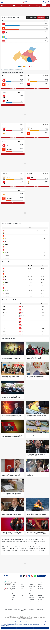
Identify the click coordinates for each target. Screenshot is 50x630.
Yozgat (3, 550)
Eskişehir (20, 543)
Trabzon (30, 548)
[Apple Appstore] (8, 585)
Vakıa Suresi (31, 608)
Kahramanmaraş (18, 546)
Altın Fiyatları (31, 591)
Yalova (7, 552)
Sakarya (3, 548)
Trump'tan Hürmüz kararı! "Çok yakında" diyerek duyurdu (15, 606)
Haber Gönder (42, 575)
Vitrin (22, 588)
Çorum (34, 541)
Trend (13, 593)
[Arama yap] (43, 1)
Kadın (13, 590)
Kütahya (3, 546)
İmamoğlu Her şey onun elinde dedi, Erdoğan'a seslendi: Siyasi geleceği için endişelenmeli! (12, 474)
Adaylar (47, 17)
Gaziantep (25, 543)
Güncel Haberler (31, 606)
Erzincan (11, 543)
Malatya (8, 546)
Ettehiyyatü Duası (8, 609)
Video (13, 599)
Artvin (34, 539)
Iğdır (3, 552)
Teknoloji (22, 582)
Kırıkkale (26, 550)
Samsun (8, 548)
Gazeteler (22, 593)
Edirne (3, 543)
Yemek (13, 588)
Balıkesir (42, 539)
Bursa (21, 541)
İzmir (16, 544)
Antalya (30, 539)
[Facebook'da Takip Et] (21, 576)
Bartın (39, 550)
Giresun (30, 543)
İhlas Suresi (25, 608)
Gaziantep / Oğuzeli (15, 17)
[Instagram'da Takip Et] (26, 576)
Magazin (13, 591)
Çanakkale (26, 541)
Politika (37, 606)
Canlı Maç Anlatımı (24, 591)
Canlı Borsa (31, 584)
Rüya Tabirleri (31, 597)
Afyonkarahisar (14, 539)
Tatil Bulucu (40, 586)
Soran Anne (40, 584)
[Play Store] (8, 581)
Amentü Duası (31, 609)
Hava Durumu (31, 599)
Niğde (39, 546)
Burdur (17, 541)
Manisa (12, 546)
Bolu (14, 541)
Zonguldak (8, 550)
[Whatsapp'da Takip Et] (35, 576)
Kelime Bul (40, 582)
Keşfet (30, 601)
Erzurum (16, 543)
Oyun (39, 581)
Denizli (38, 541)
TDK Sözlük (40, 599)
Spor (13, 597)
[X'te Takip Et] (24, 576)
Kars (19, 544)
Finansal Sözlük (32, 586)
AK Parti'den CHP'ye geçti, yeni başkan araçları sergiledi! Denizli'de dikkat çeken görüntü (12, 396)
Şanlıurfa (38, 548)
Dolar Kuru (31, 593)
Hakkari (40, 543)
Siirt (11, 548)
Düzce (23, 552)
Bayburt (17, 550)
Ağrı (19, 539)
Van (45, 548)
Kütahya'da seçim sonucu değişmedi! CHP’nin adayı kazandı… (36, 474)
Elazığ (7, 543)
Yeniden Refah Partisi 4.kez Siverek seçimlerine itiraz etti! (36, 416)
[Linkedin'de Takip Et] (29, 576)
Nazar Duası (40, 602)
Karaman (22, 550)
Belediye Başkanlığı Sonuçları (31, 17)
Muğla (28, 546)
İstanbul (11, 544)
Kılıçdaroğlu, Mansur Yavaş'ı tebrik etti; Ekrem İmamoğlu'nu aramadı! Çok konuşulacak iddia (12, 533)
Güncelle (44, 4)
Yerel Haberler (23, 581)
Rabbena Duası (24, 609)
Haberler (13, 584)
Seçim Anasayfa (6, 17)
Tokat (26, 548)
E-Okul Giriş (40, 591)
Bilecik (3, 541)
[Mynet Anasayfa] (25, 1)
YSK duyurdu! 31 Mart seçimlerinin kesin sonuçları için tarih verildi (35, 377)
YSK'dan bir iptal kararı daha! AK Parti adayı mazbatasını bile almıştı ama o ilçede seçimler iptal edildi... (11, 495)
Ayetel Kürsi (40, 601)
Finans (13, 586)
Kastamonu (23, 544)
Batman (31, 550)
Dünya (42, 606)
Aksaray (13, 550)
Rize (45, 546)
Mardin (24, 546)
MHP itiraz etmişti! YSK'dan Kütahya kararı (36, 435)
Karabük (10, 552)
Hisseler (30, 588)
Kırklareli (32, 544)
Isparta (3, 544)
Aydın (38, 539)
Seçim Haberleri (24, 590)
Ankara (26, 539)
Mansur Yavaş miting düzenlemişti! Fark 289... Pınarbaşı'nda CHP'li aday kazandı (36, 357)
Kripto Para (31, 590)
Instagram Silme (41, 597)
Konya (45, 544)
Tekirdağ (22, 548)
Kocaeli (41, 544)
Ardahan (42, 550)
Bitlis (11, 541)
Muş (31, 546)
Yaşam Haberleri (11, 608)
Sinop (15, 548)
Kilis (15, 552)
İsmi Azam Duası (17, 609)
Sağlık (22, 584)
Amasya (22, 539)
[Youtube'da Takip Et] (32, 576)
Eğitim (13, 595)
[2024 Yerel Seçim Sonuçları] (2, 5)
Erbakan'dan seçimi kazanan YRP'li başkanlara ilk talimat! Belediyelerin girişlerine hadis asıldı (12, 513)
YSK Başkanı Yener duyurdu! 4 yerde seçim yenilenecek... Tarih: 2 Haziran (36, 455)
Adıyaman (8, 539)
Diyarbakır (43, 541)
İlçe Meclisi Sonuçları (41, 17)
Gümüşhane (35, 543)
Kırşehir (37, 544)
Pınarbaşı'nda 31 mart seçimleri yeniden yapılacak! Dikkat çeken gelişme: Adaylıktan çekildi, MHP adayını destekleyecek (11, 378)
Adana (3, 539)
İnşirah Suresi (18, 608)
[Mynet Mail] (48, 1)
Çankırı (30, 541)
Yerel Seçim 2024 (24, 610)
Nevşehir (35, 546)
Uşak (43, 548)
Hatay (44, 543)
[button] (1, 2)
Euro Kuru (31, 595)
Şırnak (35, 550)
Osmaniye (19, 552)
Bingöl (7, 541)
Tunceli (34, 548)
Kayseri (28, 544)
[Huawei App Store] (8, 588)
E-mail (22, 595)
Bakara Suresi (37, 608)
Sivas (18, 548)
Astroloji (22, 586)
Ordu (42, 546)
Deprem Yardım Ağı (39, 609)
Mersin (7, 544)
